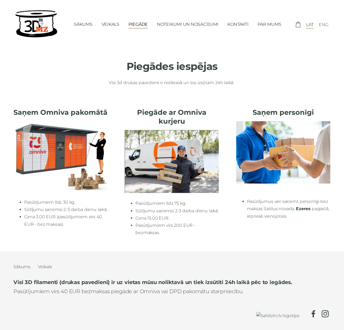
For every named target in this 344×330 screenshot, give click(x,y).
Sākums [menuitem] (83, 24)
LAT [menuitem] (310, 24)
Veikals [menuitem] (110, 24)
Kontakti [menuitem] (237, 24)
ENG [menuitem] (323, 24)
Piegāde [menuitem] (138, 24)
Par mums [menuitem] (269, 24)
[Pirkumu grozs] (298, 25)
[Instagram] (325, 313)
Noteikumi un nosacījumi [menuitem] (187, 24)
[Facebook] (313, 313)
